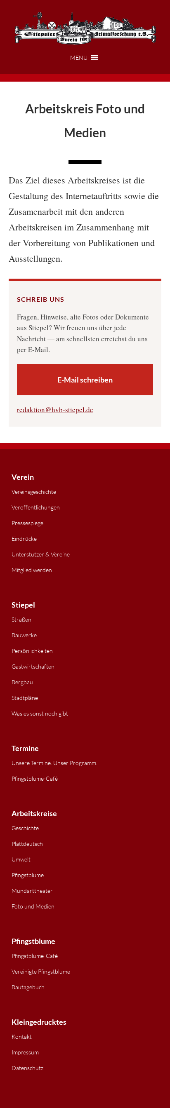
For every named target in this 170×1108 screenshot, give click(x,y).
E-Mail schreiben (85, 379)
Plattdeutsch (27, 843)
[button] (85, 57)
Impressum (25, 1052)
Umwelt (21, 859)
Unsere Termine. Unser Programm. (54, 762)
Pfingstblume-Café (35, 778)
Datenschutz (27, 1067)
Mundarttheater (32, 890)
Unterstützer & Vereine (41, 554)
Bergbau (22, 681)
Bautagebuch (28, 987)
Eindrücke (24, 538)
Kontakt (22, 1036)
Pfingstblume (28, 874)
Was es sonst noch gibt (40, 713)
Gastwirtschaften (33, 666)
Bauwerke (24, 635)
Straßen (21, 619)
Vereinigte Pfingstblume (41, 971)
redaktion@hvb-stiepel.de (55, 409)
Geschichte (25, 827)
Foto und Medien (33, 906)
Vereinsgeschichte (34, 491)
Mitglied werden (32, 569)
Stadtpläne (25, 697)
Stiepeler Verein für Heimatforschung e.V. (85, 28)
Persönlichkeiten (32, 650)
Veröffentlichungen (36, 507)
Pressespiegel (28, 522)
